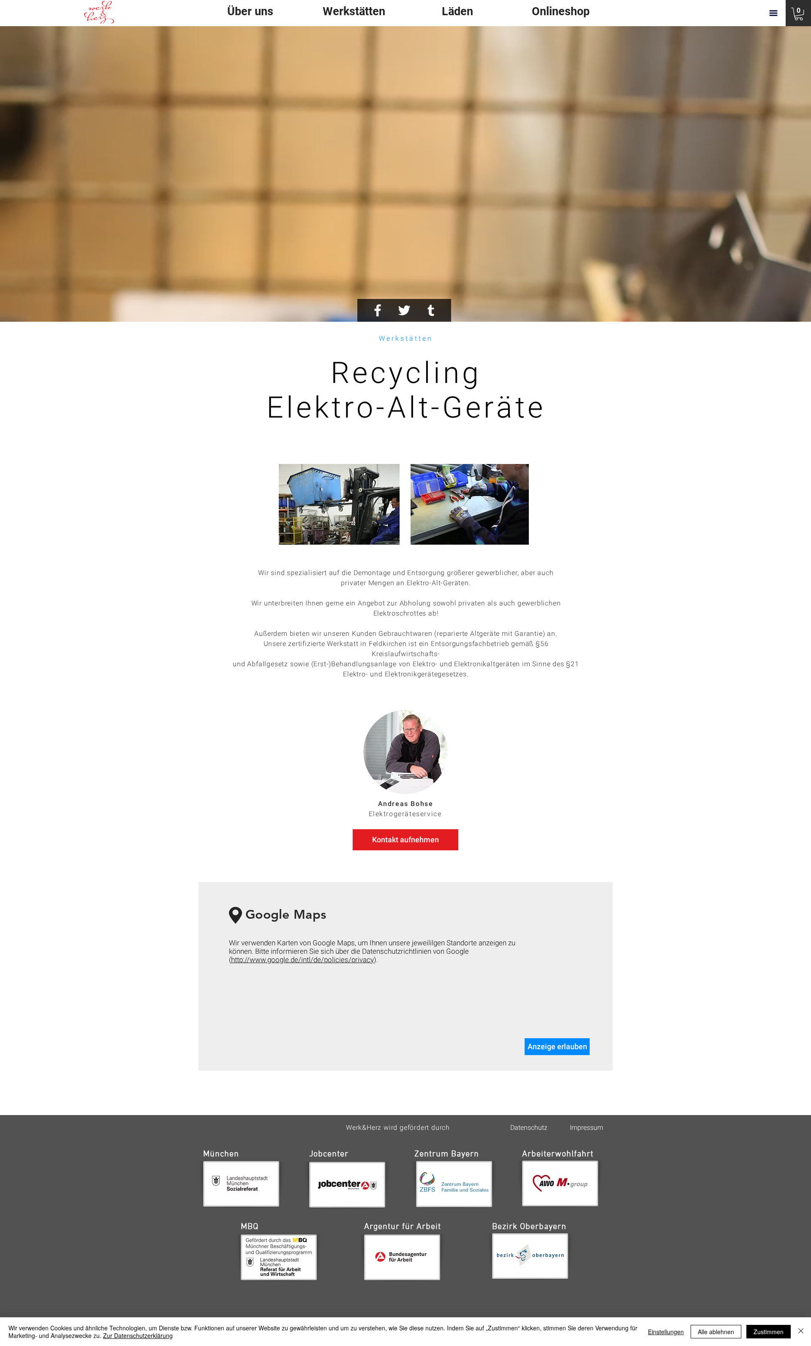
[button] (798, 14)
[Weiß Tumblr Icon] (431, 310)
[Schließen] (801, 1331)
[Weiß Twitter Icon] (404, 310)
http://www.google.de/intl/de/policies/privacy (302, 959)
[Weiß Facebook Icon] (378, 310)
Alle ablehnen (716, 1331)
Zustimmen (769, 1331)
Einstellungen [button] (666, 1331)
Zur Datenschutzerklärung (138, 1335)
